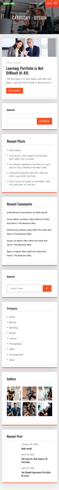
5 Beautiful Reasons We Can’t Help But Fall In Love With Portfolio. (28, 174)
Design (12, 333)
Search (11, 110)
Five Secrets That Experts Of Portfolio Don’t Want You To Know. (28, 157)
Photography (15, 343)
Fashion (13, 338)
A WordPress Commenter (19, 212)
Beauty (12, 322)
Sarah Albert (13, 219)
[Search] (47, 288)
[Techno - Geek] (9, 3)
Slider (12, 349)
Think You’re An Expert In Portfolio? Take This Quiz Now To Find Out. (29, 183)
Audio (12, 317)
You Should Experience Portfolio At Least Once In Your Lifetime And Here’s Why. (29, 166)
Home (25, 22)
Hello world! (15, 150)
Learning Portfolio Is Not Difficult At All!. (24, 70)
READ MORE (14, 90)
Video (11, 360)
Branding (13, 327)
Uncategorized (16, 354)
